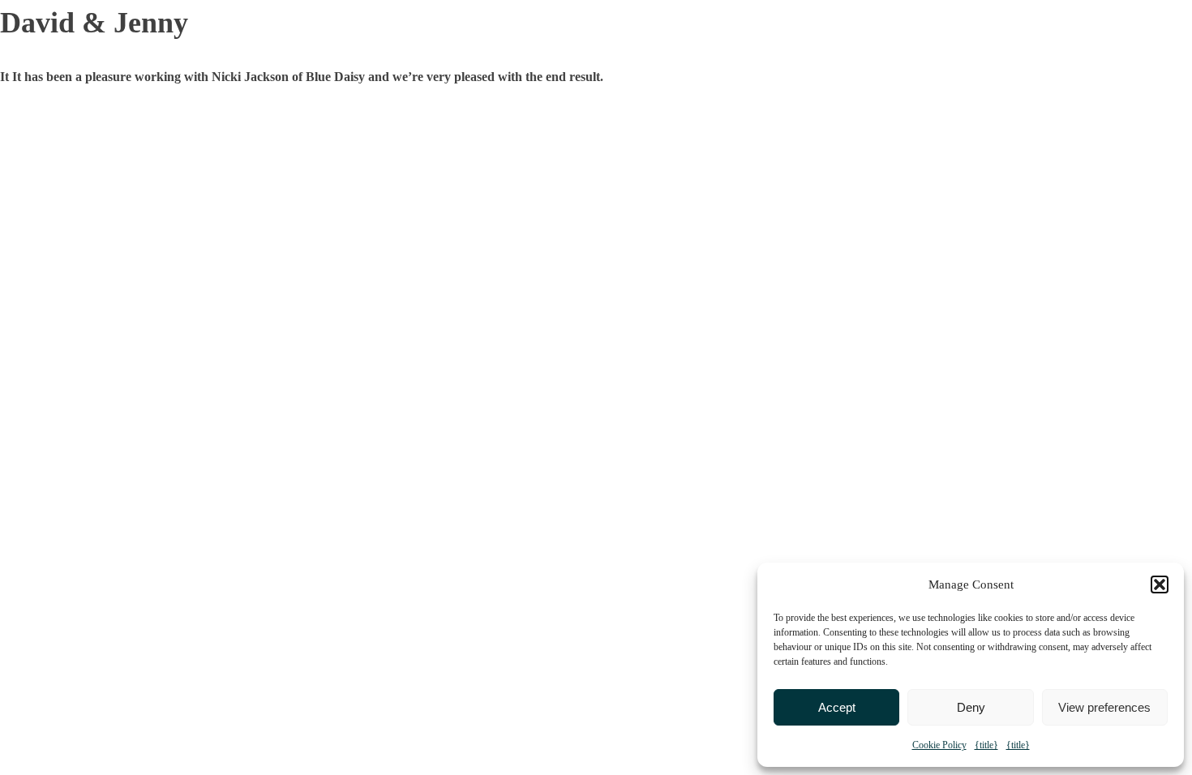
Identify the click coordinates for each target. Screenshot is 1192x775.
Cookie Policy (939, 745)
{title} (986, 745)
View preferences (1104, 707)
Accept (836, 707)
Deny (971, 707)
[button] (1159, 584)
